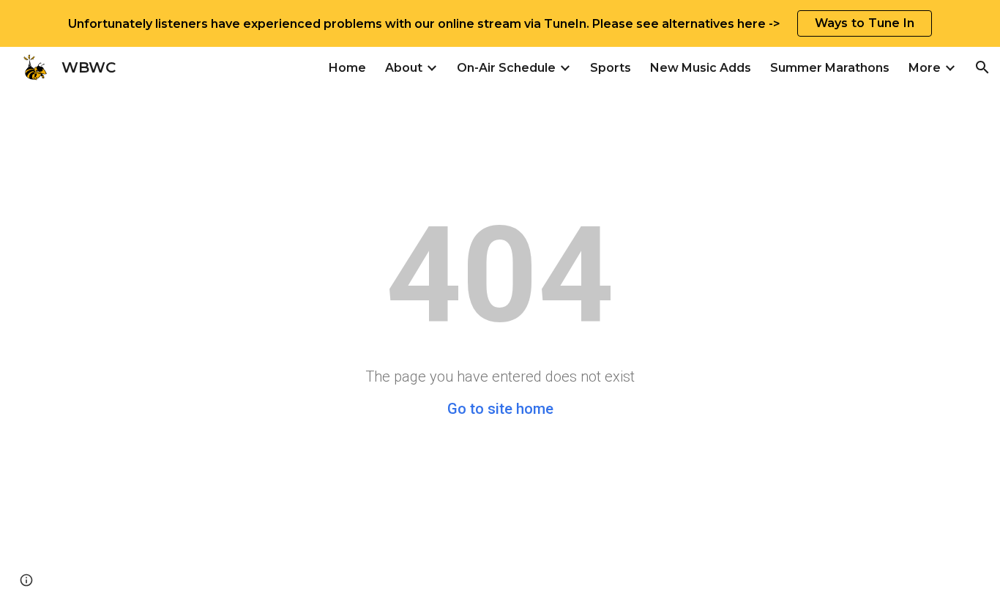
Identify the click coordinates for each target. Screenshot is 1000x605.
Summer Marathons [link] (829, 68)
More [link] (924, 68)
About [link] (403, 68)
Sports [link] (610, 68)
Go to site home (500, 408)
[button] (982, 67)
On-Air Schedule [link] (506, 68)
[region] (500, 23)
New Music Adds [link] (700, 68)
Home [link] (347, 68)
